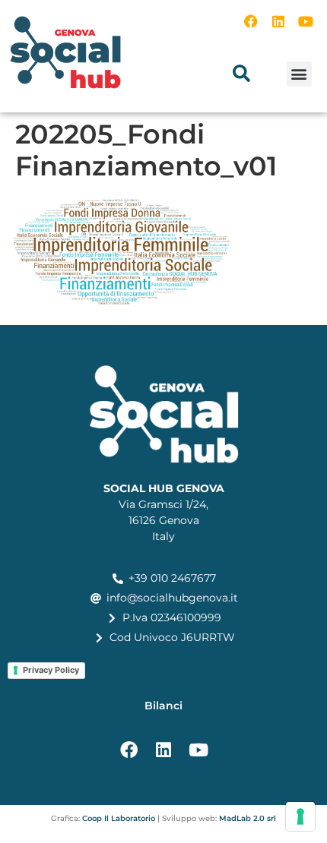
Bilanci (163, 705)
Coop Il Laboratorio (118, 818)
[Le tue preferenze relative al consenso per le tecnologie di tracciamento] (300, 816)
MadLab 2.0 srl (247, 818)
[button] (242, 74)
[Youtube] (305, 21)
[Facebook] (251, 21)
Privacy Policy (51, 670)
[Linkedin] (278, 21)
